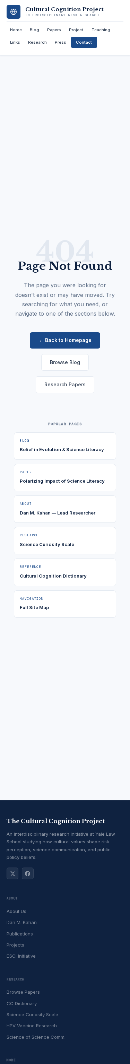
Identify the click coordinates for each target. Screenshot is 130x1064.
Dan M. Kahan (22, 922)
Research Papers (65, 384)
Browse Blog (65, 362)
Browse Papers (23, 992)
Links (15, 42)
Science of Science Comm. (36, 1037)
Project (76, 29)
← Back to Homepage (65, 340)
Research (37, 42)
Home (16, 29)
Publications (20, 934)
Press (60, 42)
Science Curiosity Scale (32, 1014)
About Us (16, 911)
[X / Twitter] (12, 873)
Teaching (101, 29)
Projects (15, 945)
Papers (54, 29)
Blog (34, 29)
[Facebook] (28, 873)
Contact (84, 42)
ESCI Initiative (21, 956)
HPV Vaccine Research (32, 1025)
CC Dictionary (22, 1003)
